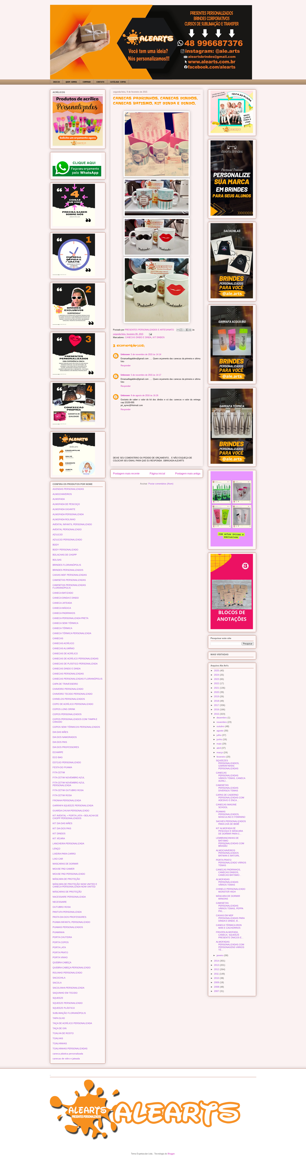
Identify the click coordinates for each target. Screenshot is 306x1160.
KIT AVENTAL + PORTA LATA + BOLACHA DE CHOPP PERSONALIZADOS (75, 817)
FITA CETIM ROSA (62, 795)
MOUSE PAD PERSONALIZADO (69, 874)
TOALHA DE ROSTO (63, 1033)
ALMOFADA (59, 499)
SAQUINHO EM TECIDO (65, 993)
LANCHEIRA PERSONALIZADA (68, 843)
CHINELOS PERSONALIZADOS (69, 699)
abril (219, 748)
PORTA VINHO (60, 957)
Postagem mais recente (126, 473)
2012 (217, 969)
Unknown (125, 354)
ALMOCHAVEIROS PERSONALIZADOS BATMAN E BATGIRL (228, 853)
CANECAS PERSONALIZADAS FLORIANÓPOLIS (77, 678)
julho (219, 735)
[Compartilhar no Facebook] (187, 329)
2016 (217, 709)
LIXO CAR (58, 859)
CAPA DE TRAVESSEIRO (65, 684)
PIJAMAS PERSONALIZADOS (68, 927)
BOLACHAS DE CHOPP (65, 554)
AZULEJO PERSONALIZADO (67, 539)
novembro (222, 722)
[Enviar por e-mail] (178, 329)
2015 (217, 714)
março (220, 752)
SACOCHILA (59, 977)
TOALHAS (58, 1038)
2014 (217, 960)
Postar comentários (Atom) (160, 484)
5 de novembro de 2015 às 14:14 (146, 354)
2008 (217, 987)
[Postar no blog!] (181, 329)
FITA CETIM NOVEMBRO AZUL (69, 777)
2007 (217, 991)
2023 (217, 679)
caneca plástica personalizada (68, 1053)
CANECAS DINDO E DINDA (138, 337)
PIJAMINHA (58, 932)
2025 (217, 670)
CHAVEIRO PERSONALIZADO (68, 689)
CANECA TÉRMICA (62, 628)
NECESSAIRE (60, 902)
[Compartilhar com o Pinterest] (190, 329)
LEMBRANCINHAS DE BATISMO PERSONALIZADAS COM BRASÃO (230, 842)
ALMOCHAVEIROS (62, 494)
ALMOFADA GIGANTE (64, 509)
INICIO (56, 82)
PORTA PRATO (60, 952)
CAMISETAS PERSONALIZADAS (69, 580)
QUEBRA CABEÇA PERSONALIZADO (72, 967)
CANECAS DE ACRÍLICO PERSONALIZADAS (75, 658)
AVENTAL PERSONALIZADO (67, 529)
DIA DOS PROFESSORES (66, 747)
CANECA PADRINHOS (64, 613)
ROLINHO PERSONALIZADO (67, 972)
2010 (217, 978)
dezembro (222, 717)
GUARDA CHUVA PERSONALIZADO (71, 810)
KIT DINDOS (159, 337)
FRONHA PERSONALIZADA (67, 800)
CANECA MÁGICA (62, 608)
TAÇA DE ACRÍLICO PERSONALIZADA (72, 1023)
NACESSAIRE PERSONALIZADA (69, 897)
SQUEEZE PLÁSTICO (64, 1008)
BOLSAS (57, 560)
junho (220, 739)
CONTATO (100, 82)
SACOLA (57, 982)
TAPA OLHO (59, 1018)
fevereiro (221, 756)
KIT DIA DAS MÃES (62, 823)
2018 (217, 701)
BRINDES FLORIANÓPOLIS (67, 565)
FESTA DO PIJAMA (62, 767)
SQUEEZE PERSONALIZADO (68, 1003)
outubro (221, 726)
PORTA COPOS (61, 942)
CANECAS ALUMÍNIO (63, 648)
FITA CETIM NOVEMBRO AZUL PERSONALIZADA (68, 784)
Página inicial (157, 473)
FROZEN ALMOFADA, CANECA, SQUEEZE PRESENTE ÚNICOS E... (229, 935)
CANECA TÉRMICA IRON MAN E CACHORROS (229, 926)
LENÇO (56, 848)
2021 (217, 688)
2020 (217, 692)
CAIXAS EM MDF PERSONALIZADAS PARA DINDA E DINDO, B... (230, 918)
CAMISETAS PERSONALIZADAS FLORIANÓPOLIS (69, 586)
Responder (126, 365)
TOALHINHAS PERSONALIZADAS (70, 1048)
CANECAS (58, 638)
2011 (216, 973)
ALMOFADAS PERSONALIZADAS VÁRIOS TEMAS (227, 882)
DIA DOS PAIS (60, 742)
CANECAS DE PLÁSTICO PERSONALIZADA (75, 663)
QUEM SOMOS (71, 82)
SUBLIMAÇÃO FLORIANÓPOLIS (69, 1013)
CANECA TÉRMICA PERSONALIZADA (72, 633)
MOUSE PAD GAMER (63, 869)
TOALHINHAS (60, 1043)
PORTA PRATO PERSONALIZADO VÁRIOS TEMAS (231, 863)
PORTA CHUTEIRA (62, 937)
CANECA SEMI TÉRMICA (65, 623)
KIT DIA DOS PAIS (62, 828)
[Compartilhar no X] (184, 329)
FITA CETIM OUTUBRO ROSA (68, 790)
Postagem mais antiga (187, 473)
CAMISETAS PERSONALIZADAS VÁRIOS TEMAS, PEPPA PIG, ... (229, 907)
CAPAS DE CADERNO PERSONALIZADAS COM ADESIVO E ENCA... (230, 798)
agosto (220, 730)
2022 (217, 683)
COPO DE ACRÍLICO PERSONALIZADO (73, 704)
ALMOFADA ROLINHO (64, 519)
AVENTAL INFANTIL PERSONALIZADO (72, 524)
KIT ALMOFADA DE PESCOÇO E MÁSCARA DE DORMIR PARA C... (229, 831)
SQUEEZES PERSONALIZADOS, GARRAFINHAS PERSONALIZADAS (227, 764)
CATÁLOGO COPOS (118, 82)
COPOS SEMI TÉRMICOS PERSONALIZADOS (76, 727)
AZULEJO (58, 534)
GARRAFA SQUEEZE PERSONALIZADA (73, 805)
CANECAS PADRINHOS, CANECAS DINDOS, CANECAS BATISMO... (228, 872)
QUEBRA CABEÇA (62, 962)
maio (219, 743)
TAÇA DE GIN (59, 1028)
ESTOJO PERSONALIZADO (67, 762)
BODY (56, 544)
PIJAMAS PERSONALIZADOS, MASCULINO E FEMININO (230, 814)
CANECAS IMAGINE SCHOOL (226, 806)
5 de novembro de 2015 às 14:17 (146, 375)
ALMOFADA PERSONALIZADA (68, 514)
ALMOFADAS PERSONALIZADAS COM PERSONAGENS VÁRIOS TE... (230, 946)
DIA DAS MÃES (60, 732)
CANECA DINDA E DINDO (66, 598)
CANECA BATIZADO (63, 593)
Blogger (171, 1154)
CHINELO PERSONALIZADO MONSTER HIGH (230, 890)
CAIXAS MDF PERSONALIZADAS (70, 575)
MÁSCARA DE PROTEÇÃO (66, 879)
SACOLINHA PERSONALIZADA (68, 987)
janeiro (220, 955)
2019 (217, 696)
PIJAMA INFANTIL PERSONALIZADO (71, 922)
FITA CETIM (59, 772)
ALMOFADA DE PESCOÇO (66, 504)
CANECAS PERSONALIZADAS (68, 673)
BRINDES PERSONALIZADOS (68, 570)
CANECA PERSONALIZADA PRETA (70, 618)
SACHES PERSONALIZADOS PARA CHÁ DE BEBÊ (231, 822)
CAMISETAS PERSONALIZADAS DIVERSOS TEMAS (227, 788)
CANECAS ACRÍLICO (63, 643)
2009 (217, 982)
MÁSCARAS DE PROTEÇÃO (67, 891)
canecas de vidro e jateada (66, 1058)
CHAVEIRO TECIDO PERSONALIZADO (72, 694)
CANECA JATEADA (62, 603)
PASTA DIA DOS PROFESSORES (69, 917)
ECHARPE (58, 752)
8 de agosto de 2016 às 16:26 (144, 395)
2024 (217, 675)
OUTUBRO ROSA (62, 907)
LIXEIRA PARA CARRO (64, 853)
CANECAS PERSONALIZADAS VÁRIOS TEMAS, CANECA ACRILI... (230, 776)
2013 (217, 965)
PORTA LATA (59, 947)
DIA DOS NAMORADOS (65, 737)
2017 (217, 705)
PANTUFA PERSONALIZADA (67, 912)
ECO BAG (58, 757)
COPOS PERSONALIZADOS (67, 714)
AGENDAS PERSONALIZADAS (68, 489)
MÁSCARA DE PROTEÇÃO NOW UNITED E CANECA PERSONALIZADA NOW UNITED (75, 885)
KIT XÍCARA (59, 838)
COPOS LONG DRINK (64, 709)
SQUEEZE (58, 998)
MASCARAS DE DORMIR (65, 863)
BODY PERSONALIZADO (65, 549)
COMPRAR (87, 82)
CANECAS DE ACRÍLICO (65, 653)
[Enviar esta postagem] (150, 334)
